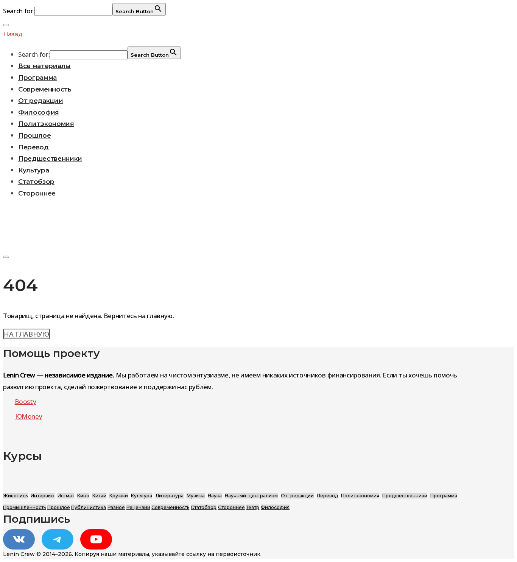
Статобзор (36, 181)
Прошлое (34, 135)
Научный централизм (251, 495)
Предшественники (50, 158)
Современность (45, 89)
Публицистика (88, 507)
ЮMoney (28, 416)
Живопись (15, 495)
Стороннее (37, 193)
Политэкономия (46, 123)
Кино (83, 495)
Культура (33, 170)
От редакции (40, 100)
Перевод (33, 147)
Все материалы (44, 66)
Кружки (118, 495)
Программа (37, 77)
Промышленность (24, 507)
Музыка (196, 495)
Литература (170, 495)
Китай (99, 495)
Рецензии (138, 507)
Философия (38, 112)
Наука (215, 495)
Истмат (66, 495)
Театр (252, 507)
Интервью (43, 495)
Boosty (25, 401)
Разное (116, 507)
